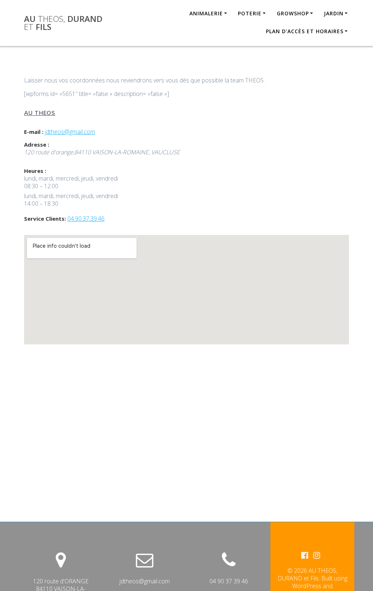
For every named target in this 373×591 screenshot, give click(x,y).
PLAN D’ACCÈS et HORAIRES (304, 31)
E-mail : (33, 131)
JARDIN (333, 13)
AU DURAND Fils (63, 23)
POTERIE (250, 13)
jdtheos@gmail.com (70, 132)
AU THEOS (39, 112)
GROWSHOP (293, 13)
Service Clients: (45, 218)
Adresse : (36, 144)
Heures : (35, 170)
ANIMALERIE (206, 13)
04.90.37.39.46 (86, 219)
